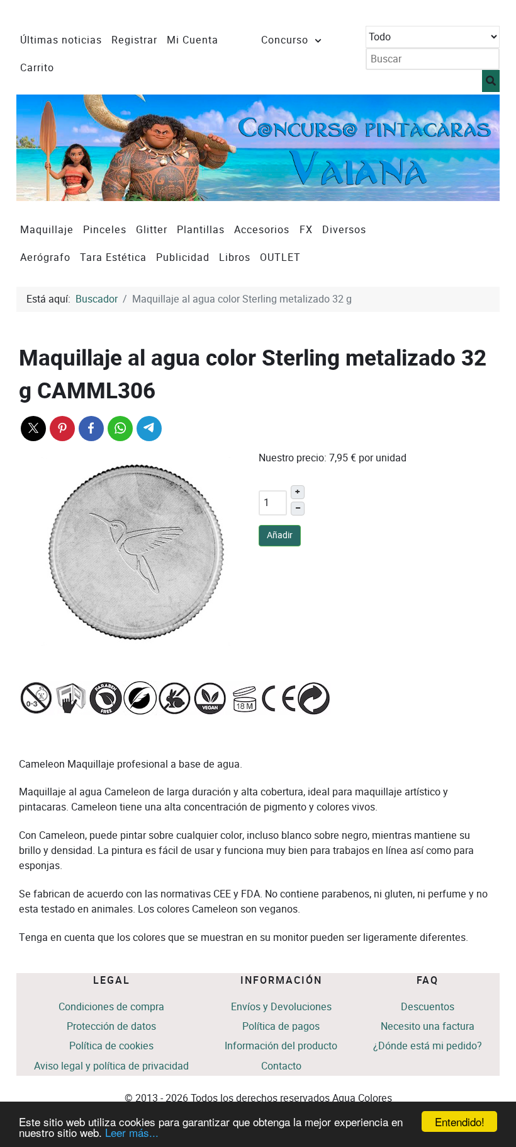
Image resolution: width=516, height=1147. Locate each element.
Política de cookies (111, 1046)
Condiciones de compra (111, 1007)
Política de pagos (281, 1026)
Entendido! (460, 1121)
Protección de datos (111, 1026)
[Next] (476, 148)
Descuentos (427, 1007)
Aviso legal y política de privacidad (111, 1066)
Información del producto (281, 1046)
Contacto (281, 1066)
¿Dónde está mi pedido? (427, 1046)
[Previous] (40, 148)
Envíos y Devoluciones (281, 1007)
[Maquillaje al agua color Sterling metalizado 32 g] (136, 551)
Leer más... (132, 1132)
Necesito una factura (427, 1026)
